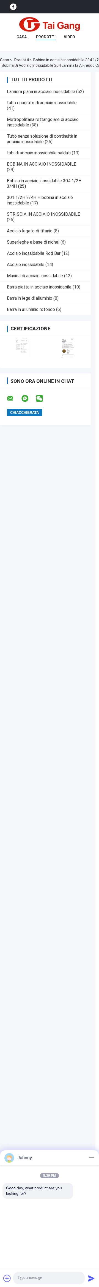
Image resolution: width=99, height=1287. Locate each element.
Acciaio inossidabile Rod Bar (34, 253)
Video (69, 37)
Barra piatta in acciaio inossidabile (39, 287)
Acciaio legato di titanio (30, 230)
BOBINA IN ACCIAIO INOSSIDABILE (41, 164)
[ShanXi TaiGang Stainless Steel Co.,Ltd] (49, 24)
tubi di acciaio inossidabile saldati (39, 152)
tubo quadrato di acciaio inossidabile (42, 102)
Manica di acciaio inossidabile (35, 275)
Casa (4, 60)
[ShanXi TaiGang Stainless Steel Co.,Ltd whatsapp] (28, 398)
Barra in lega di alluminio (29, 298)
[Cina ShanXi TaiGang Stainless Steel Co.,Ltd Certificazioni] (22, 348)
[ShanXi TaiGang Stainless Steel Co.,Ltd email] (14, 398)
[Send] (91, 1278)
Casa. (22, 37)
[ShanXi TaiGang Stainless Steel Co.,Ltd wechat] (43, 398)
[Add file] (7, 1278)
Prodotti (46, 37)
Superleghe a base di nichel (33, 242)
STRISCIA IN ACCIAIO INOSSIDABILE (43, 214)
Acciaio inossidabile (25, 264)
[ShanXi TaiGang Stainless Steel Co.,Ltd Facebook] (13, 6)
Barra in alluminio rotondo (31, 309)
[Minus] (91, 1158)
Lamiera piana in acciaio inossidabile (41, 91)
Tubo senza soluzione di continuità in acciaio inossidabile (42, 139)
